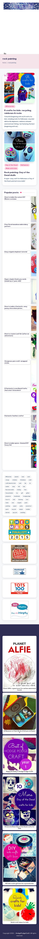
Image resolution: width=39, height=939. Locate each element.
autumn (17, 476)
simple (21, 509)
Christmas (23, 480)
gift (22, 493)
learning (20, 499)
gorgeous (8, 496)
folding (19, 489)
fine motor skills (10, 489)
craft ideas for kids (11, 483)
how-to (8, 499)
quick (7, 509)
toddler (28, 509)
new (13, 502)
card (28, 476)
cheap (7, 480)
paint (26, 502)
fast (24, 486)
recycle (14, 509)
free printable (9, 493)
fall (19, 486)
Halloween (24, 165)
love (27, 499)
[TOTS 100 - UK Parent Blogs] (19, 588)
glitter (27, 493)
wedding (22, 512)
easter (7, 486)
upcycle (15, 512)
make (7, 502)
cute (20, 483)
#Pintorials (10, 106)
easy (13, 486)
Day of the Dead (12, 165)
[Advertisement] (19, 32)
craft (30, 480)
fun (17, 493)
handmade (17, 496)
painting (8, 506)
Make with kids (11, 168)
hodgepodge (26, 496)
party (21, 506)
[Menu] (5, 53)
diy (25, 483)
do (30, 483)
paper (15, 506)
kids (14, 499)
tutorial (7, 512)
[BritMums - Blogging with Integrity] (19, 609)
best (23, 476)
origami (19, 502)
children (14, 480)
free (25, 489)
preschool (28, 506)
